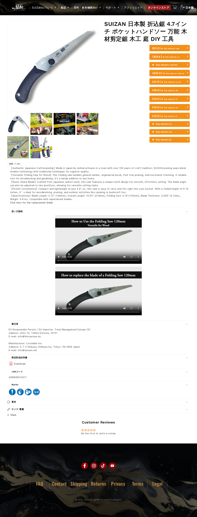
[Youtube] (112, 465)
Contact (59, 483)
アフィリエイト (133, 7)
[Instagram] (93, 465)
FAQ (39, 483)
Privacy (118, 483)
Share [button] (13, 414)
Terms (137, 483)
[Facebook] (84, 465)
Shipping (78, 483)
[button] (188, 7)
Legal (157, 483)
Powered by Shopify (111, 499)
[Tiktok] (103, 465)
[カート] (174, 7)
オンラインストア (158, 7)
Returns (98, 483)
